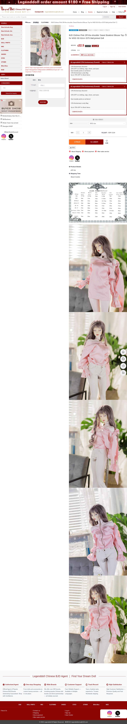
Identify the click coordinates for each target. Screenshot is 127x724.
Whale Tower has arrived (10, 123)
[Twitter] (11, 137)
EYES (3, 58)
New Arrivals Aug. (7, 27)
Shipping (36, 713)
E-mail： (34, 85)
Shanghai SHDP (8, 126)
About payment (38, 715)
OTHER (3, 62)
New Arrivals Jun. (7, 35)
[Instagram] (3, 137)
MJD (2, 70)
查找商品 (4, 23)
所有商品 (36, 22)
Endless (71, 26)
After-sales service (39, 717)
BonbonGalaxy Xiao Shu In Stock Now (14, 116)
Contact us (36, 710)
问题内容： (33, 90)
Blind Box (4, 66)
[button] (77, 132)
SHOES (3, 54)
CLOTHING (5, 50)
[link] (28, 22)
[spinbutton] (83, 132)
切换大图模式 (99, 119)
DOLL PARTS (5, 42)
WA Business (7, 119)
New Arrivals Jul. (6, 31)
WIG (2, 46)
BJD (2, 39)
